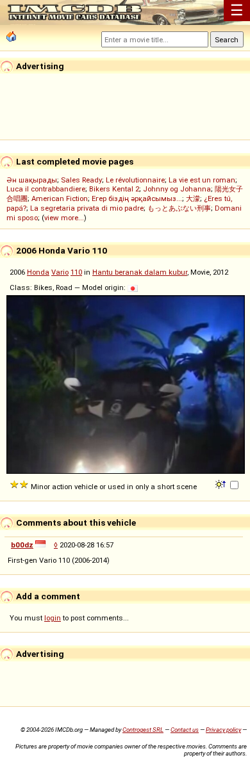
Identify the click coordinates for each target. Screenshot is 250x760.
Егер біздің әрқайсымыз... (137, 198)
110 (76, 272)
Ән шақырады (31, 179)
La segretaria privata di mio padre (87, 208)
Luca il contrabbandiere (45, 188)
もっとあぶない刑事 (179, 208)
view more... (64, 217)
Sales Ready (81, 179)
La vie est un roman (202, 179)
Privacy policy (223, 729)
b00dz (22, 544)
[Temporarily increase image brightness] (221, 483)
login (52, 617)
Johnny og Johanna (177, 188)
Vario (60, 272)
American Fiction (59, 198)
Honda (38, 272)
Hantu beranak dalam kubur (139, 272)
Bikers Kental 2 (114, 188)
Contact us (185, 729)
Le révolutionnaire (135, 179)
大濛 (193, 198)
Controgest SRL (142, 729)
